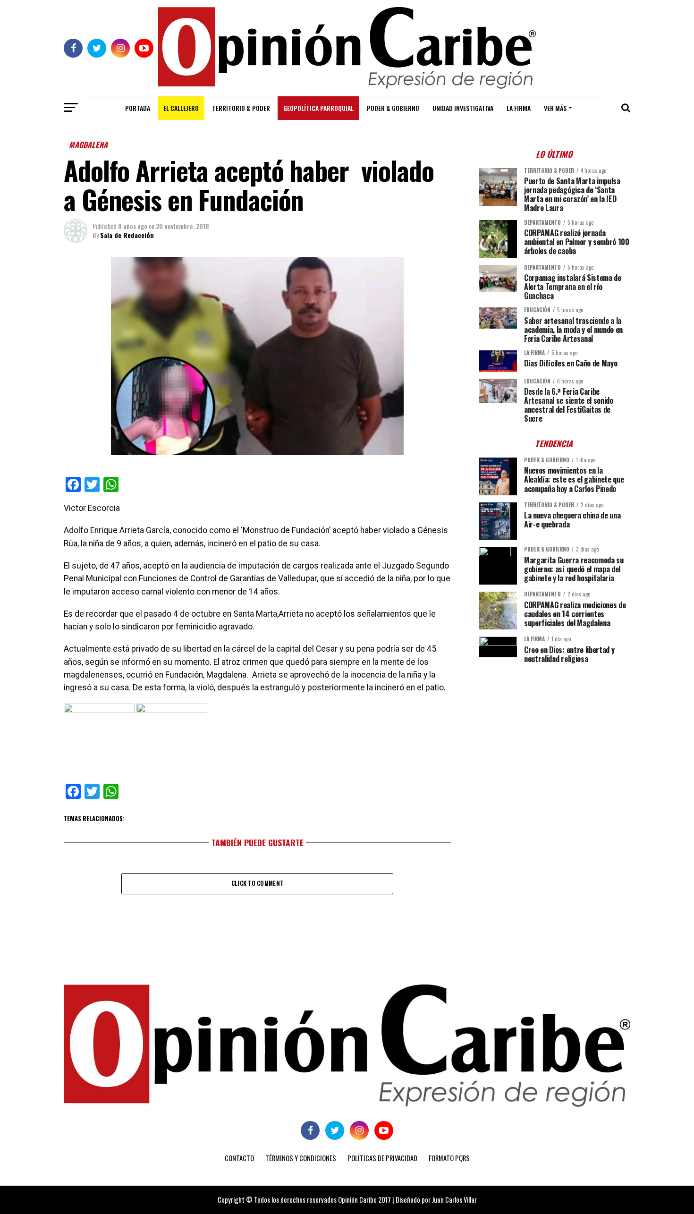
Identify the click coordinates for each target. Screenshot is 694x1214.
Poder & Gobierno (393, 108)
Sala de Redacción (127, 235)
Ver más (555, 108)
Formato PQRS (449, 1158)
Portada (137, 108)
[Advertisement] (554, 737)
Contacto (239, 1158)
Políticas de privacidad (382, 1158)
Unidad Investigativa (462, 108)
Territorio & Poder (241, 108)
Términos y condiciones (300, 1158)
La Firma (519, 108)
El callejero (181, 108)
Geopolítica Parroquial (318, 108)
